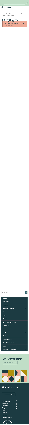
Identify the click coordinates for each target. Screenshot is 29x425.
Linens (14, 315)
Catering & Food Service (14, 322)
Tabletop (14, 305)
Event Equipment (7, 339)
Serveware (14, 325)
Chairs (14, 332)
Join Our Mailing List (9, 394)
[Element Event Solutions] (8, 7)
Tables (14, 329)
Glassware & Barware (14, 308)
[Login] (22, 7)
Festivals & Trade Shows (14, 349)
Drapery (5, 318)
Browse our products (10, 362)
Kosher (14, 346)
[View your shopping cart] (18, 7)
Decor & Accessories (11, 13)
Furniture (14, 336)
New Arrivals (6, 301)
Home (3, 13)
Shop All (5, 298)
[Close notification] (27, 3)
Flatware (14, 312)
